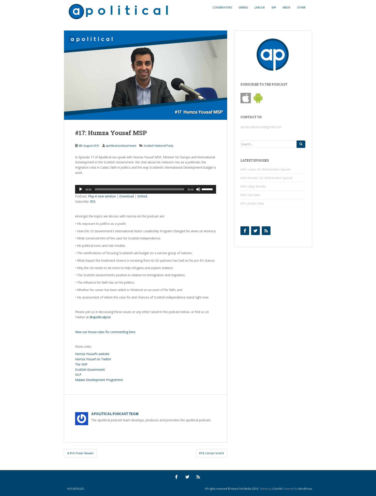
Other (301, 7)
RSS (93, 201)
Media (286, 7)
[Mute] (198, 189)
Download (126, 196)
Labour (259, 7)
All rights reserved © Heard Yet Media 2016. (232, 489)
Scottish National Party (158, 145)
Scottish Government (90, 369)
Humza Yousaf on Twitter (93, 359)
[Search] (301, 144)
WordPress (305, 489)
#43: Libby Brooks (253, 186)
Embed (142, 196)
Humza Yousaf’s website (92, 354)
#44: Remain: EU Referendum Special (266, 178)
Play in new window (102, 196)
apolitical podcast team (121, 145)
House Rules (75, 489)
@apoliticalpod (100, 317)
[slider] (208, 189)
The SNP (81, 364)
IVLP (78, 374)
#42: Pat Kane (250, 195)
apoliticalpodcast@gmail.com (261, 127)
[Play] (81, 189)
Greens (243, 7)
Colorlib (277, 489)
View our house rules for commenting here (105, 332)
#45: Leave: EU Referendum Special (265, 169)
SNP (273, 7)
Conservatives (222, 7)
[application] (145, 189)
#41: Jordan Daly (252, 203)
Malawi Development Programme (99, 380)
